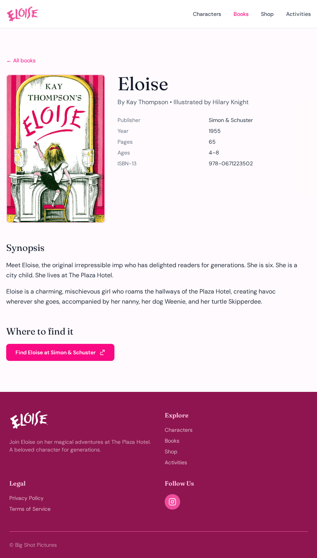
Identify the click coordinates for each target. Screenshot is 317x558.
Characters (207, 13)
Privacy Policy (26, 497)
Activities (298, 13)
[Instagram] (172, 502)
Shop (267, 13)
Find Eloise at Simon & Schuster (55, 352)
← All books (21, 60)
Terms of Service (30, 508)
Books (241, 13)
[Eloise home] (22, 14)
